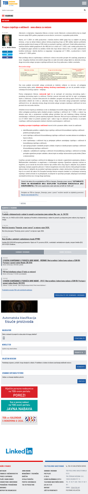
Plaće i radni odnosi (7, 479)
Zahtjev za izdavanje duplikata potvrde (13, 377)
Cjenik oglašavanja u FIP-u (52, 479)
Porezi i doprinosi (6, 476)
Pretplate (47, 473)
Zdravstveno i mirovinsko (8, 482)
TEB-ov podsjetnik (28, 485)
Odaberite (81, 367)
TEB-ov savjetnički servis (77, 466)
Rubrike (9, 15)
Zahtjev (81, 381)
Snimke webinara (65, 252)
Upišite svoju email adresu (9, 348)
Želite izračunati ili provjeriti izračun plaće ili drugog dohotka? (19, 334)
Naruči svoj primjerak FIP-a (29, 195)
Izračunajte (80, 338)
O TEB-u (46, 476)
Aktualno (3, 471)
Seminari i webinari (22, 252)
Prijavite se (79, 352)
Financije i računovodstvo (9, 473)
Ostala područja (27, 479)
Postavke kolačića (73, 490)
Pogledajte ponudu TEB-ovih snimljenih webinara (17, 290)
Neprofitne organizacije (8, 490)
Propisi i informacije (29, 482)
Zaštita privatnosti (50, 490)
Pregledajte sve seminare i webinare (70, 295)
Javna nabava (26, 471)
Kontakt (47, 487)
